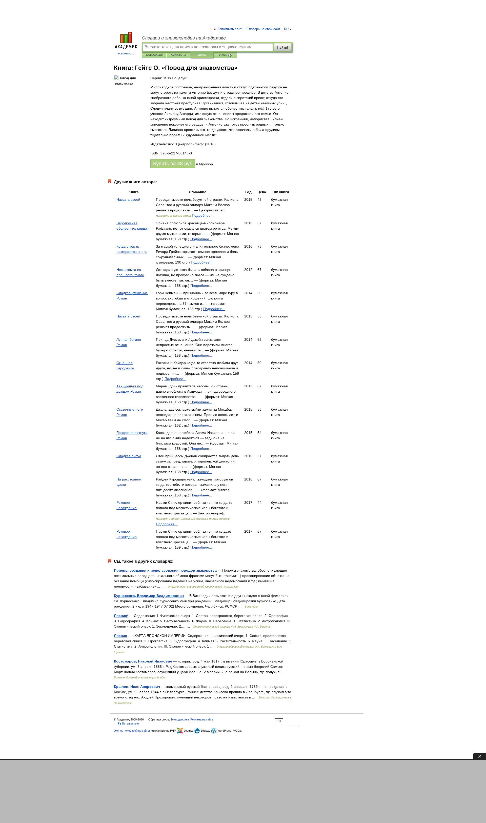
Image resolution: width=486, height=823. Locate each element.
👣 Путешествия (128, 723)
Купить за (172, 163)
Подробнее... (203, 215)
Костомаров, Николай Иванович (143, 661)
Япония (120, 636)
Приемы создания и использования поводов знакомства (165, 570)
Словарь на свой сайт (263, 29)
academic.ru (125, 53)
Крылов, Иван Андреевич (137, 687)
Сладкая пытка (128, 456)
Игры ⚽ (225, 55)
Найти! (282, 47)
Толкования (154, 55)
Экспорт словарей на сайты (132, 730)
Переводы (178, 55)
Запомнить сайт (230, 29)
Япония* (121, 616)
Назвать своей (128, 199)
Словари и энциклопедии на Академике (184, 38)
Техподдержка (180, 719)
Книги (201, 55)
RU (286, 29)
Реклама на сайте (201, 719)
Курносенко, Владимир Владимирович (149, 596)
